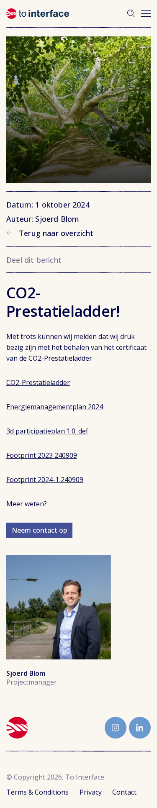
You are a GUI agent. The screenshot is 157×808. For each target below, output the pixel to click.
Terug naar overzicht (56, 233)
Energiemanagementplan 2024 (54, 406)
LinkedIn (140, 728)
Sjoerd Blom (58, 607)
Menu (146, 13)
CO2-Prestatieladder (38, 382)
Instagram (115, 728)
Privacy (91, 792)
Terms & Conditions (37, 792)
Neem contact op (39, 530)
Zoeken (131, 13)
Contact (124, 792)
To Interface (37, 13)
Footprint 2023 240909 (41, 455)
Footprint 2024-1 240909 (44, 479)
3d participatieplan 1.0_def (47, 431)
